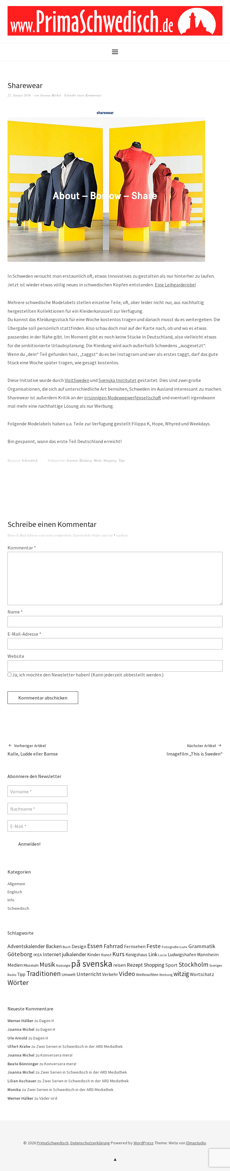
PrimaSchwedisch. (53, 1143)
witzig (181, 974)
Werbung (165, 975)
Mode (98, 460)
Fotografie (170, 947)
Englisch (14, 892)
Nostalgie (63, 965)
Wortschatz (202, 974)
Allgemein (16, 883)
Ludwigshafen (182, 954)
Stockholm (193, 964)
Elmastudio (196, 1143)
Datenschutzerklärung (90, 1143)
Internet (72, 460)
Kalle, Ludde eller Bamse (32, 750)
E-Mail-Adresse (24, 634)
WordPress (144, 1143)
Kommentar (21, 548)
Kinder (93, 954)
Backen (54, 946)
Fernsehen (135, 946)
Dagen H (46, 1020)
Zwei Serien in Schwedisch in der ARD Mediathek (79, 1046)
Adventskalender (26, 946)
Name (15, 612)
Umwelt (68, 974)
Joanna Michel (50, 95)
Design (79, 946)
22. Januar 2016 (19, 95)
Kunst (106, 954)
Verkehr (110, 974)
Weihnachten (147, 974)
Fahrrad (113, 946)
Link (152, 954)
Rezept (135, 964)
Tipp (122, 460)
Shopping (110, 460)
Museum (31, 965)
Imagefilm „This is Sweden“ (195, 750)
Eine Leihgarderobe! (175, 285)
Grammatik (201, 946)
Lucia (162, 955)
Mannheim (208, 954)
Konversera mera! (56, 1055)
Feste (153, 946)
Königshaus (136, 954)
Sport (171, 965)
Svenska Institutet (118, 380)
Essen (95, 946)
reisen (119, 965)
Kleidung (85, 460)
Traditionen (43, 973)
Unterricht (88, 974)
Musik (47, 964)
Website (15, 656)
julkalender (74, 954)
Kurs (118, 954)
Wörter (18, 982)
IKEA (37, 954)
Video (127, 973)
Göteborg (19, 954)
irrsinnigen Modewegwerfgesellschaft (122, 398)
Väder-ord (48, 1098)
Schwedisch (30, 460)
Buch (67, 947)
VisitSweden (77, 380)
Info (10, 900)
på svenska (91, 963)
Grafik (183, 947)
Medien (15, 965)
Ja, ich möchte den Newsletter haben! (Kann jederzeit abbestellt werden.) (87, 675)
